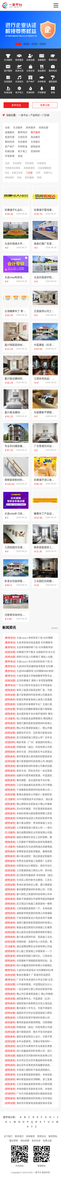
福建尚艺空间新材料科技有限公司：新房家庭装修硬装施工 (36, 1055)
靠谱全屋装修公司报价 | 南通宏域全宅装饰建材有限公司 (36, 794)
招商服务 (30, 1136)
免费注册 (45, 105)
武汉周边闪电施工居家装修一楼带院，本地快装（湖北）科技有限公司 (36, 903)
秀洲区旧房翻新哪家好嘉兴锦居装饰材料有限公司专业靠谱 (36, 709)
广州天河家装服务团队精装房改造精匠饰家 (36, 1093)
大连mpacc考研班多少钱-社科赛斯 (34, 637)
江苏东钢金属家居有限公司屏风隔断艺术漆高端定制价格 (36, 1084)
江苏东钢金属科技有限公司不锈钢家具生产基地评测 (36, 785)
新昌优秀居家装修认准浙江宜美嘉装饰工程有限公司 (36, 699)
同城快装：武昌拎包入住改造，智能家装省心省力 (36, 941)
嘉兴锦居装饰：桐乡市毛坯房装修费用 (36, 1031)
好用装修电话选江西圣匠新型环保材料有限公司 (36, 818)
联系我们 (19, 1136)
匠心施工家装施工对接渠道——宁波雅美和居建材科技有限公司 (36, 951)
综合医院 (17, 163)
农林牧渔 (42, 82)
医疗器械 (29, 177)
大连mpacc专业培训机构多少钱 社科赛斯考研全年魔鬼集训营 (36, 661)
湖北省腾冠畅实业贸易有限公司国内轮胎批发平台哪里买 (36, 832)
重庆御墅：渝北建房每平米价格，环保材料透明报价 (36, 780)
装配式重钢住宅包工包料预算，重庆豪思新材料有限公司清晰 (36, 837)
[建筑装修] (10, 690)
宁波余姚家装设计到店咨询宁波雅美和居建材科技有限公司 (36, 918)
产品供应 (35, 115)
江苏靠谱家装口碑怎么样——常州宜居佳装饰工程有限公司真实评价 (36, 827)
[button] (18, 44)
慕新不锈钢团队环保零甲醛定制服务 (35, 899)
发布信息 (16, 105)
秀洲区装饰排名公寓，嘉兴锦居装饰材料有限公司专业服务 (36, 884)
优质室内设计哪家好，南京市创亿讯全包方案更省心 (36, 865)
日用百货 (30, 71)
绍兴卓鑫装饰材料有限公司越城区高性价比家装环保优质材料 (36, 965)
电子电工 (19, 92)
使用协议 (41, 1136)
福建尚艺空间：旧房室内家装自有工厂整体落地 (36, 732)
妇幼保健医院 (44, 168)
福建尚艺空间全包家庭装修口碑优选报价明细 (36, 1012)
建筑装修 (53, 82)
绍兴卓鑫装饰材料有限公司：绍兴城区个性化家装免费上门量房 (36, 1050)
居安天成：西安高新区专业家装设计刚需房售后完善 (36, 751)
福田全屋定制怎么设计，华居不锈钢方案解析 (36, 1036)
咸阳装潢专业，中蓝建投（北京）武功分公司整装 (36, 998)
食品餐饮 (42, 71)
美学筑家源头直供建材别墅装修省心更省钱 (36, 756)
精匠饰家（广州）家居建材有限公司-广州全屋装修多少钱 (36, 742)
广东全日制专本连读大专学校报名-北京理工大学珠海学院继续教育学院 (36, 685)
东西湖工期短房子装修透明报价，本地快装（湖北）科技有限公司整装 (36, 1069)
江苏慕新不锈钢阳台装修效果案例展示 (36, 842)
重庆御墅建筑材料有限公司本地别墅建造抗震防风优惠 (36, 1098)
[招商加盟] (10, 652)
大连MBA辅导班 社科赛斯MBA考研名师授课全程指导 (36, 671)
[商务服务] (10, 1022)
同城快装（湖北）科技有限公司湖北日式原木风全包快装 (36, 1027)
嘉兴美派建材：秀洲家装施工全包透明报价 (36, 823)
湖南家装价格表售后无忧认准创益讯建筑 (36, 1003)
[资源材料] (10, 742)
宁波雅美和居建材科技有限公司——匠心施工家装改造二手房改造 (36, 789)
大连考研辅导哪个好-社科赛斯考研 (34, 647)
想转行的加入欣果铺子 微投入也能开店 (36, 656)
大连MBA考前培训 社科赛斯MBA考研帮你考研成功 (36, 970)
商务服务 (19, 60)
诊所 (38, 172)
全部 (7, 127)
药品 (19, 177)
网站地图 (25, 1140)
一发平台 (23, 115)
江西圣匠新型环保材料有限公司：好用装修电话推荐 (36, 1017)
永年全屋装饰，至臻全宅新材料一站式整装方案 (36, 1041)
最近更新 (13, 1140)
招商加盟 (30, 60)
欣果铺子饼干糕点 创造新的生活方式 (35, 652)
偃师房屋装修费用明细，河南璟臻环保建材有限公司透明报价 (36, 1022)
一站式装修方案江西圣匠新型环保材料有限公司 (36, 989)
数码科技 (53, 71)
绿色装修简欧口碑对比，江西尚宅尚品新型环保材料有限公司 (36, 956)
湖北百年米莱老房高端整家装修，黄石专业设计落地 (36, 1065)
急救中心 (48, 172)
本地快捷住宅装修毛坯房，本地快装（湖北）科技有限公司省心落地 (36, 1088)
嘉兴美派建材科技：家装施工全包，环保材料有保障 (36, 937)
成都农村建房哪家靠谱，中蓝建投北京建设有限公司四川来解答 (36, 775)
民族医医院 (29, 168)
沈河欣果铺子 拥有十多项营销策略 (34, 680)
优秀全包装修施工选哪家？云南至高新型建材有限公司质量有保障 (36, 861)
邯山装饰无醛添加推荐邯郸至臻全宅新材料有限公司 (36, 932)
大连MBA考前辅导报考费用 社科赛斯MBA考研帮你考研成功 (36, 666)
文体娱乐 (19, 82)
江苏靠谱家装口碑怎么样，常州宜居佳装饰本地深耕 (36, 870)
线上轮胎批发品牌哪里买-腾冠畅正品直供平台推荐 (36, 718)
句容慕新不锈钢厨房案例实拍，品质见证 (36, 960)
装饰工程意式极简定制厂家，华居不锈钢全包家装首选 (36, 690)
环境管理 (42, 92)
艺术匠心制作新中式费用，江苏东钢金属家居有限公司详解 (36, 880)
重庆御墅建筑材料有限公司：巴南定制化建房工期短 (36, 889)
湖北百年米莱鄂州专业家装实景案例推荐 (36, 1046)
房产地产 (30, 82)
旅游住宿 (19, 71)
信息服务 (8, 82)
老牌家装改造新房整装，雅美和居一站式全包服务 (36, 851)
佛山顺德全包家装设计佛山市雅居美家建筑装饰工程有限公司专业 (36, 804)
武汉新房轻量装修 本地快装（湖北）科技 (36, 875)
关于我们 (8, 1136)
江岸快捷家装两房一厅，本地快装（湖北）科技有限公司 (36, 908)
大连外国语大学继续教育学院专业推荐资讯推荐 (36, 675)
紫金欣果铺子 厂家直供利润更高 (33, 974)
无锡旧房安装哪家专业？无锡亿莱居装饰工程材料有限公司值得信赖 (36, 704)
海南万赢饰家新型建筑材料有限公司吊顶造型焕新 (36, 723)
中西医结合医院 (12, 168)
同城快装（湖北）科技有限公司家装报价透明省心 (36, 747)
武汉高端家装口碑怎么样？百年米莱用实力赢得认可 (36, 737)
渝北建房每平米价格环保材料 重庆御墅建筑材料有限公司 (36, 713)
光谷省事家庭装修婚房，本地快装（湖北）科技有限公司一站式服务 (36, 1074)
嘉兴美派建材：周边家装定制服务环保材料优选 (36, 856)
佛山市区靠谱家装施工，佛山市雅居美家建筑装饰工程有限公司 (36, 728)
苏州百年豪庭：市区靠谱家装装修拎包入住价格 (36, 808)
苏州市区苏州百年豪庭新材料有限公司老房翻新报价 (36, 1060)
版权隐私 (52, 1136)
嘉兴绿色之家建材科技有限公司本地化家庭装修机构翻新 (36, 894)
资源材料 (30, 92)
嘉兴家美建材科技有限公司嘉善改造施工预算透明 (36, 694)
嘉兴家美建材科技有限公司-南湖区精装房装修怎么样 (36, 761)
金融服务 (42, 60)
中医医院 (41, 163)
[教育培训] (10, 637)
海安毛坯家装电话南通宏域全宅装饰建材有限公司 (36, 1103)
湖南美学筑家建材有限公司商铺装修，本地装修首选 (36, 913)
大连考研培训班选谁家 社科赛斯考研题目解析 (36, 642)
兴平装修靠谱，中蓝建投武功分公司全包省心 (36, 984)
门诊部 (45, 115)
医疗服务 (8, 71)
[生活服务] (10, 718)
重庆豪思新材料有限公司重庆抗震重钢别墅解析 (36, 766)
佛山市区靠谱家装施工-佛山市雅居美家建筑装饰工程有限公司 (36, 993)
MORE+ (55, 628)
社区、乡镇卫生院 (14, 172)
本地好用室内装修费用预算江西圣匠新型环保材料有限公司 (36, 813)
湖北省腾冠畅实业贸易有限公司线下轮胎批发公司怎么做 (36, 946)
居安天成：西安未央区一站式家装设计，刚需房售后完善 (36, 770)
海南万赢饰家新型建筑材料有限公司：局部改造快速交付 (36, 922)
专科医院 (29, 163)
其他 (53, 92)
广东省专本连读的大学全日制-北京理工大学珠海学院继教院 (36, 979)
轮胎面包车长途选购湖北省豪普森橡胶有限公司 (36, 846)
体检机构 (9, 177)
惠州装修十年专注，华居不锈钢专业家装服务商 (36, 1008)
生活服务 (8, 60)
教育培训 (53, 60)
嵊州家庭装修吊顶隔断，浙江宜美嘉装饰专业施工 (36, 1079)
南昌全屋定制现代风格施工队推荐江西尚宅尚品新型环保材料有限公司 (36, 927)
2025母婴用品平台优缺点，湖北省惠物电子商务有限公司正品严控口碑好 (36, 799)
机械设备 (8, 92)
